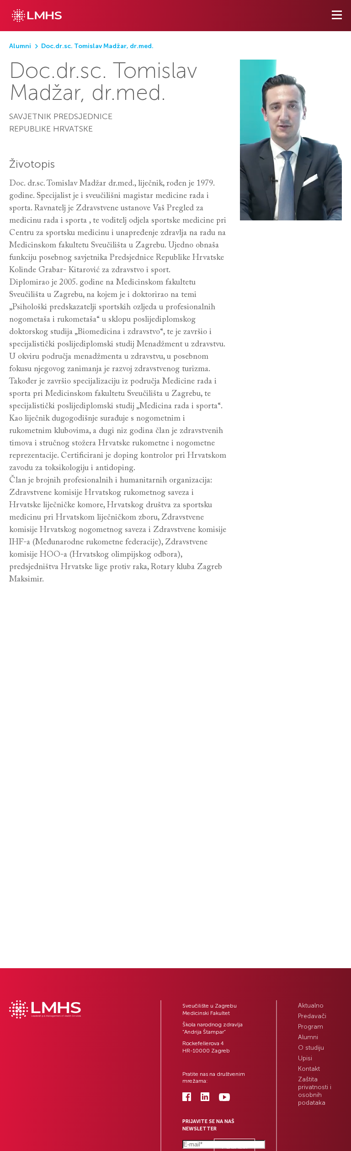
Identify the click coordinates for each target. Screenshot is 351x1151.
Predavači (312, 1016)
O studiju (311, 1048)
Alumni (308, 1037)
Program (310, 1026)
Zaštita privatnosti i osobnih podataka (314, 1091)
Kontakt (309, 1069)
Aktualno (311, 1005)
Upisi (305, 1058)
